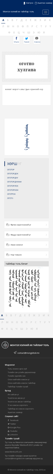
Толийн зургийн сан (16, 376)
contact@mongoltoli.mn (28, 353)
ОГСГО (10, 198)
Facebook (14, 420)
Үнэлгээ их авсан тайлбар (19, 401)
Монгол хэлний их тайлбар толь (18, 11)
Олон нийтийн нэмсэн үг (19, 379)
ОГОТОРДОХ (12, 173)
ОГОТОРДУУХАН (14, 181)
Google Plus (15, 427)
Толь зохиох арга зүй (17, 368)
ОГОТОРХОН (12, 190)
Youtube (13, 431)
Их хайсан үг (13, 394)
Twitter (13, 424)
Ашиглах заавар (44, 3)
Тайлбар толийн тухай (18, 386)
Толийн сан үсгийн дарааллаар (22, 372)
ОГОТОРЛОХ (12, 186)
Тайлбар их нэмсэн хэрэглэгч (21, 408)
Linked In (14, 434)
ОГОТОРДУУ (12, 177)
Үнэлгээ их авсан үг (16, 398)
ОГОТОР (10, 169)
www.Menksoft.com (13, 451)
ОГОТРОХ (11, 194)
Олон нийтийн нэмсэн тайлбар (21, 383)
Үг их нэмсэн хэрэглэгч (18, 405)
